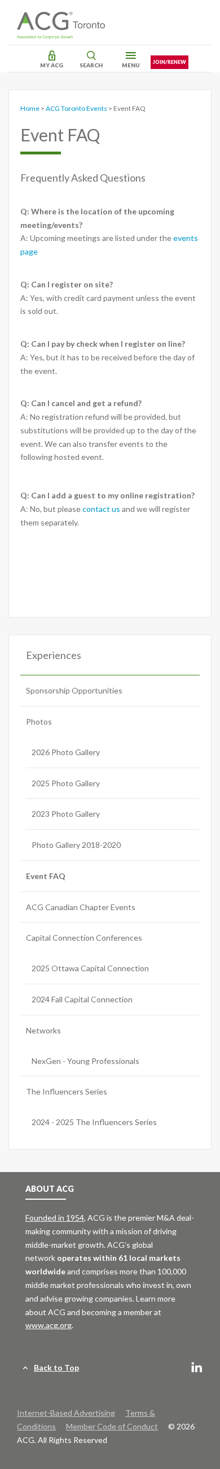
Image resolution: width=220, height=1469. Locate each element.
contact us (102, 509)
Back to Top (56, 1367)
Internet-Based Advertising (66, 1413)
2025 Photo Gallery (66, 783)
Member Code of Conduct (112, 1426)
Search (91, 65)
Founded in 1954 (54, 1217)
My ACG (51, 65)
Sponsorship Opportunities (74, 690)
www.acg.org (48, 1325)
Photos (39, 721)
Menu (131, 65)
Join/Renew (169, 62)
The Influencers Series (66, 1091)
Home (29, 108)
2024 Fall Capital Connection (82, 999)
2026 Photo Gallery (66, 752)
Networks (43, 1030)
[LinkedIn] (197, 1368)
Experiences (53, 655)
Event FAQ (45, 876)
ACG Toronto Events (76, 108)
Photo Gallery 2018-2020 (76, 845)
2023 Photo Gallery (66, 813)
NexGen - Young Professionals (85, 1061)
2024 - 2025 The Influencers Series (94, 1122)
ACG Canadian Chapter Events (80, 907)
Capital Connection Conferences (84, 937)
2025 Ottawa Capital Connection (90, 968)
